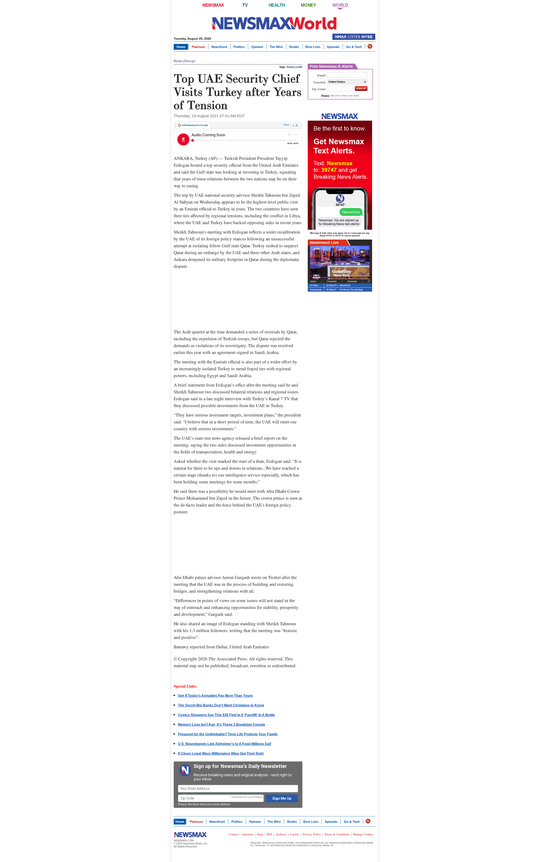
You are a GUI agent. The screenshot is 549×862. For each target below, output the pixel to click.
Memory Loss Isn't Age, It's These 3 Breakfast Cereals (221, 724)
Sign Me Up (281, 798)
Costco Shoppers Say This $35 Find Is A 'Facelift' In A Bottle (226, 715)
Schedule (352, 281)
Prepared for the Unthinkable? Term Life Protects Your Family (228, 734)
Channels (332, 281)
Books (294, 47)
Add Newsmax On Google (195, 125)
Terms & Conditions (337, 834)
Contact (233, 834)
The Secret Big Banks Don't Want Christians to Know (221, 705)
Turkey (291, 67)
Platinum (198, 47)
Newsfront (219, 47)
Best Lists (312, 47)
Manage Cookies (363, 834)
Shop (260, 834)
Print (286, 124)
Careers (294, 834)
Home (180, 47)
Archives (281, 834)
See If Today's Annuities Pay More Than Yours (215, 695)
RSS (269, 834)
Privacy (182, 804)
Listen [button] (313, 281)
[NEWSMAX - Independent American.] (274, 23)
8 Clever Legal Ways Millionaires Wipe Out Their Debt (221, 753)
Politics (239, 47)
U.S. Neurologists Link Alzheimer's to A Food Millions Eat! (224, 744)
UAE (299, 67)
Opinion (257, 47)
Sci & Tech (354, 47)
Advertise (247, 834)
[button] (370, 46)
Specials (333, 47)
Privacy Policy (312, 834)
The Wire (276, 47)
